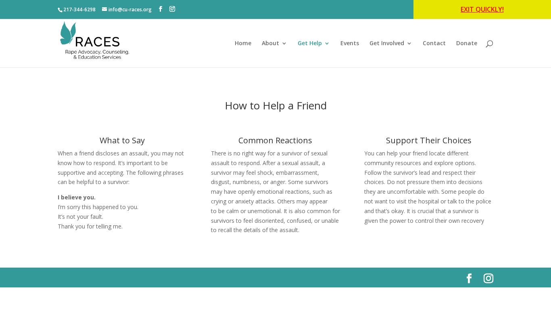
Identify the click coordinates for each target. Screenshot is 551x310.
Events (349, 43)
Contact (434, 43)
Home (243, 43)
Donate (466, 43)
